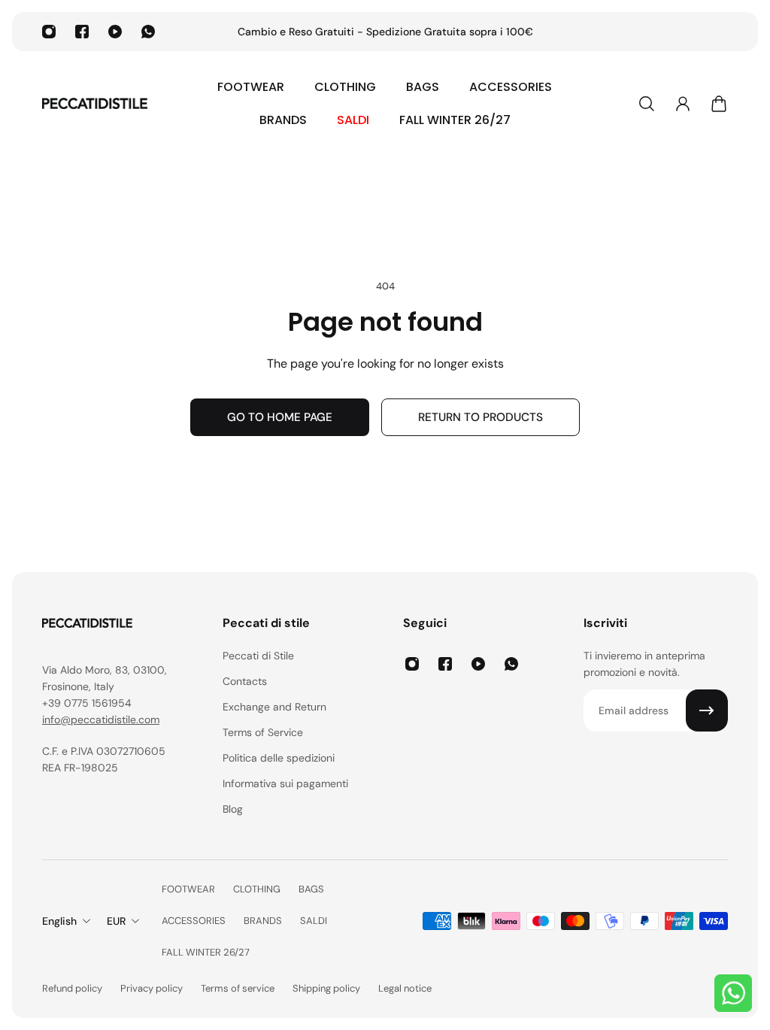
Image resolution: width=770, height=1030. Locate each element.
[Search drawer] (647, 103)
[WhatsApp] (148, 31)
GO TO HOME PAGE (279, 417)
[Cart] (719, 103)
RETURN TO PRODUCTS (480, 417)
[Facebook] (82, 31)
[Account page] (683, 103)
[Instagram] (48, 31)
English (59, 921)
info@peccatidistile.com (100, 719)
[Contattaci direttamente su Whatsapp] (733, 993)
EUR (116, 921)
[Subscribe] (707, 710)
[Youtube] (115, 31)
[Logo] (94, 103)
